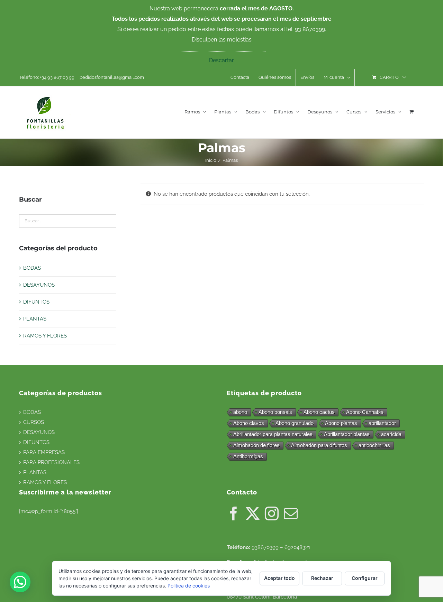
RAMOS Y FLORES (45, 336)
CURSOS (33, 422)
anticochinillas (374, 445)
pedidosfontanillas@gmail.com (112, 77)
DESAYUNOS (39, 285)
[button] (20, 582)
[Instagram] (272, 513)
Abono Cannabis (364, 412)
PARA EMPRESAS (44, 452)
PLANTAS (34, 319)
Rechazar (322, 578)
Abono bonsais (275, 412)
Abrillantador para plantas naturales (273, 434)
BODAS (32, 268)
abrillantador (382, 423)
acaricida (391, 434)
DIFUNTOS (36, 302)
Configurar (365, 578)
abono (240, 412)
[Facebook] (234, 513)
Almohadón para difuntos (319, 445)
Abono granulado (294, 423)
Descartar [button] (221, 60)
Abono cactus (319, 412)
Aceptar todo (279, 578)
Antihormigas (248, 456)
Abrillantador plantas (347, 434)
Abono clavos (248, 423)
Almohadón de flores (256, 445)
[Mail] (291, 513)
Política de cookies (189, 586)
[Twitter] (253, 513)
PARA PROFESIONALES (51, 462)
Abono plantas (341, 423)
